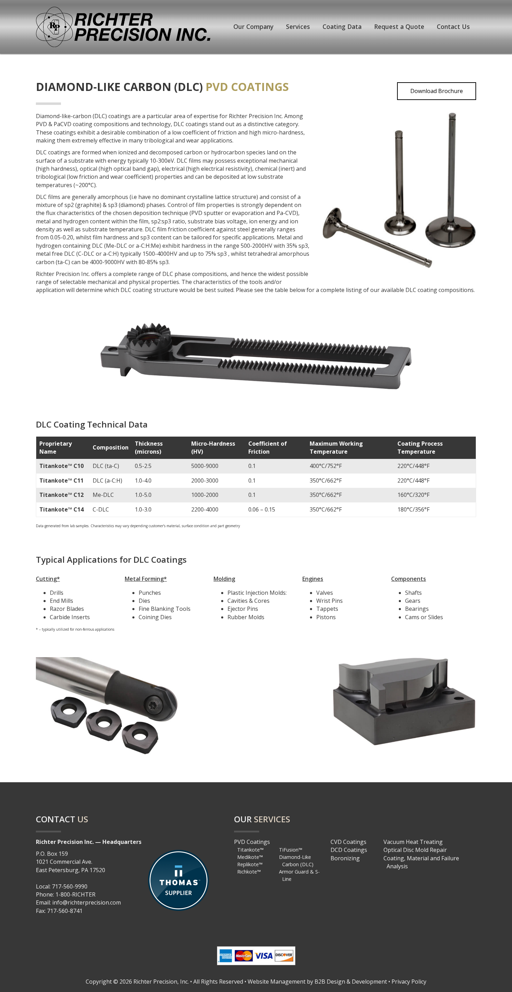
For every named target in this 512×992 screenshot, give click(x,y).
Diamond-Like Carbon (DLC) (296, 861)
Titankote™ (250, 849)
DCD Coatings (349, 850)
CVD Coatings (348, 842)
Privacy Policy (408, 981)
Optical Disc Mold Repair (415, 850)
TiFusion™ (290, 849)
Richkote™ (249, 871)
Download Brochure (436, 91)
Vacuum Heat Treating (413, 842)
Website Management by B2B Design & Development (317, 981)
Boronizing (345, 858)
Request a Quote (399, 26)
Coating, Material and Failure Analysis (421, 862)
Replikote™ (250, 864)
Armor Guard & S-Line (299, 875)
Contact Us (453, 26)
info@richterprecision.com (86, 902)
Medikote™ (250, 857)
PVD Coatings (252, 842)
